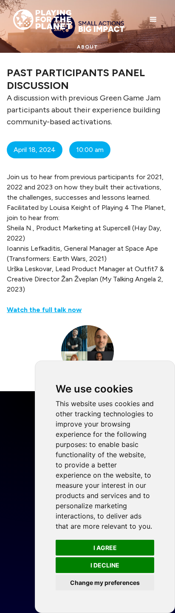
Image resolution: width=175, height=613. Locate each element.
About (87, 47)
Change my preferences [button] (105, 582)
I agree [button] (105, 547)
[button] (153, 19)
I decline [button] (104, 565)
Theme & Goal (87, 64)
